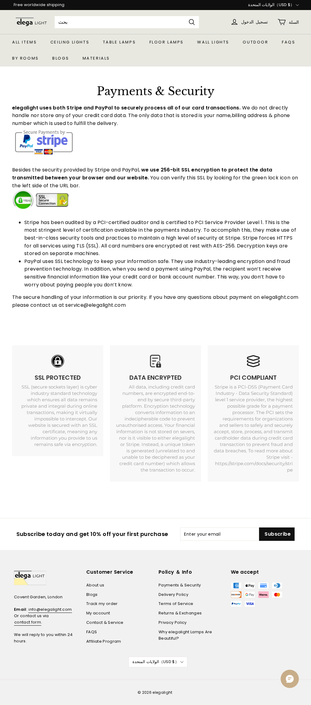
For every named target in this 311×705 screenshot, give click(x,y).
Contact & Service (105, 622)
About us (95, 585)
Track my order (102, 604)
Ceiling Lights (69, 42)
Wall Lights (213, 42)
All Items (24, 42)
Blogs (60, 58)
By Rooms (25, 58)
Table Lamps (119, 42)
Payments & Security (180, 585)
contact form (27, 622)
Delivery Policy (173, 594)
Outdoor (255, 42)
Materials (96, 58)
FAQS (288, 42)
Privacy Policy (173, 622)
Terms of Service (176, 604)
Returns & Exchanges (180, 613)
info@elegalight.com (50, 609)
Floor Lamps (166, 42)
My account (98, 613)
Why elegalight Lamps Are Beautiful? (185, 635)
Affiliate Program (103, 641)
